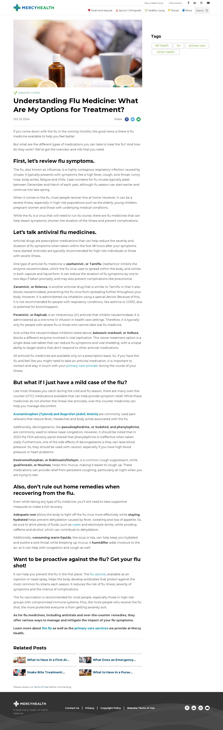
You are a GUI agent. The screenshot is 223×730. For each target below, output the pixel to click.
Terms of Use (41, 687)
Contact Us (72, 708)
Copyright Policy (110, 708)
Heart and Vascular (101, 10)
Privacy (89, 708)
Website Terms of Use (141, 708)
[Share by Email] (138, 119)
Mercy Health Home (154, 3)
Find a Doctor (175, 3)
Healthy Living (156, 10)
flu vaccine (98, 574)
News (188, 10)
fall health (162, 45)
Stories (175, 10)
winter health (166, 52)
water (76, 524)
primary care (197, 45)
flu (179, 45)
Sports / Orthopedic (130, 10)
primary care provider (81, 366)
